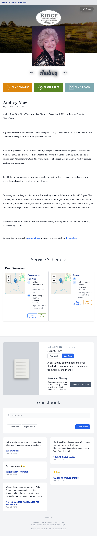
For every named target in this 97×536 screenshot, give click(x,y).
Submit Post (83, 427)
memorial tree (33, 237)
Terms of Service (55, 525)
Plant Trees (42, 315)
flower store (71, 237)
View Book (54, 356)
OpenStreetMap (51, 529)
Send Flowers (87, 302)
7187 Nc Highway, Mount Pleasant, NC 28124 (39, 307)
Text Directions (32, 316)
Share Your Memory (80, 384)
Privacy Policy (41, 525)
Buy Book (68, 356)
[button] (15, 280)
